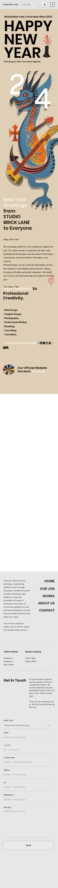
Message (7, 807)
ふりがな (7, 745)
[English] (44, 4)
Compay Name (9, 758)
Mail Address (8, 795)
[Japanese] (40, 4)
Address (7, 770)
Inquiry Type (8, 720)
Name (6, 733)
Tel (5, 782)
